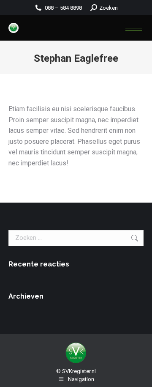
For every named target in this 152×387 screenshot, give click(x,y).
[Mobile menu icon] (134, 28)
